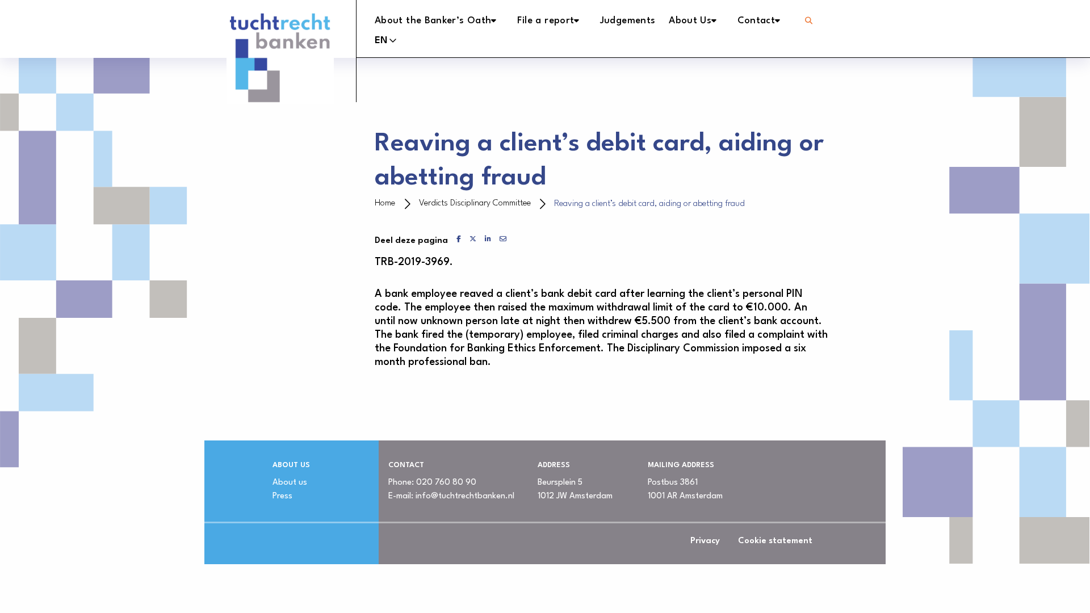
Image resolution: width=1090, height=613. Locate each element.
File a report (546, 21)
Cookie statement (775, 541)
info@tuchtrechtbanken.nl (465, 496)
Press (282, 496)
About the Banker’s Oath (433, 21)
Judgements (628, 21)
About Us (690, 21)
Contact (756, 21)
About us (289, 482)
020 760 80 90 (446, 482)
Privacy (705, 541)
